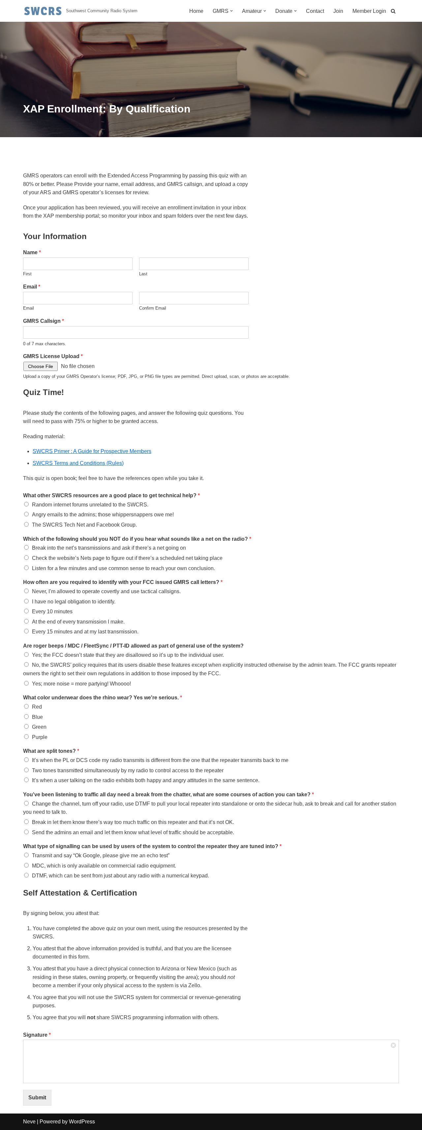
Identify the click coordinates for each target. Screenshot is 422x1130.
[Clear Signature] (394, 1045)
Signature (37, 1035)
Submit (37, 1097)
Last (143, 273)
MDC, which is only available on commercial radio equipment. (104, 866)
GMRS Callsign (43, 321)
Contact (315, 11)
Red (37, 707)
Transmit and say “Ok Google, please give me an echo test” (100, 855)
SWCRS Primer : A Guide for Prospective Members (92, 451)
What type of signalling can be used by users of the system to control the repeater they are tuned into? (152, 846)
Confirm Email (152, 308)
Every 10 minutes (52, 611)
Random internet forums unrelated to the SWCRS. (90, 504)
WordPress (82, 1121)
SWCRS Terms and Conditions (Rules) (78, 463)
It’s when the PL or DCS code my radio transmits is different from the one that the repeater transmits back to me (160, 760)
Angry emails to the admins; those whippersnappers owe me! (103, 514)
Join (338, 11)
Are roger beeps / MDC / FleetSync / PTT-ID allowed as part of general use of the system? (133, 646)
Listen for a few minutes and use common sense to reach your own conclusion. (123, 568)
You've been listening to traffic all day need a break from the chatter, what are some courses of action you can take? (168, 794)
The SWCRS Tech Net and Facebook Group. (84, 525)
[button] (231, 11)
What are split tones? (51, 751)
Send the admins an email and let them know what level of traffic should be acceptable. (133, 832)
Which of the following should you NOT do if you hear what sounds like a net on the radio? (137, 539)
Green (39, 727)
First (27, 273)
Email (31, 287)
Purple (39, 737)
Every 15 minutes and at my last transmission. (85, 631)
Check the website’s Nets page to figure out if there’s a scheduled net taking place (127, 558)
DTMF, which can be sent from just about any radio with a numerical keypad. (120, 875)
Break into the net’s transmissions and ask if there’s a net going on (109, 548)
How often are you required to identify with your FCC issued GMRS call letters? (123, 582)
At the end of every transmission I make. (78, 622)
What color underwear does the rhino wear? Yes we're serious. (102, 697)
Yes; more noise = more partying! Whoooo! (81, 684)
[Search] (393, 11)
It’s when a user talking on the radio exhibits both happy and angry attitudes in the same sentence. (145, 780)
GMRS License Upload (53, 356)
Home (196, 11)
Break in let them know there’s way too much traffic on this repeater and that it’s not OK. (133, 822)
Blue (37, 717)
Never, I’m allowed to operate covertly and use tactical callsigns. (106, 591)
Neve (29, 1121)
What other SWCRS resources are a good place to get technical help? (111, 495)
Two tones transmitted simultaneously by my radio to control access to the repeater (128, 770)
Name (32, 252)
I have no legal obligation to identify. (73, 601)
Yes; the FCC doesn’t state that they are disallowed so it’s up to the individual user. (128, 655)
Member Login (369, 11)
